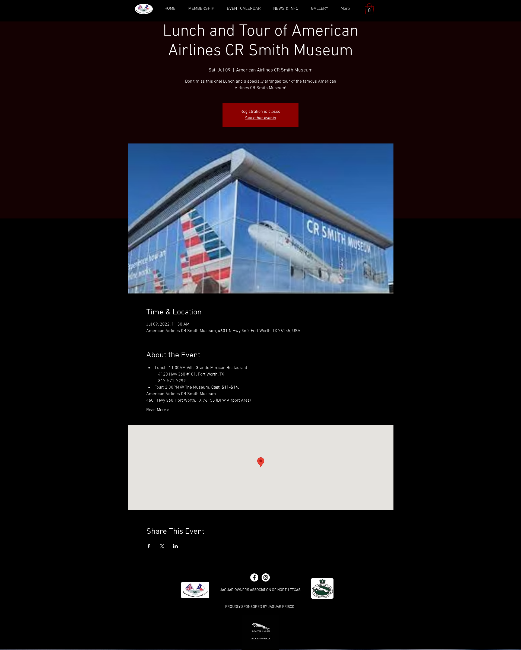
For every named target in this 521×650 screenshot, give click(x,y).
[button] (369, 8)
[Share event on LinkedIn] (175, 546)
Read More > (158, 410)
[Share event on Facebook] (148, 546)
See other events (260, 118)
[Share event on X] (162, 546)
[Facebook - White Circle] (254, 577)
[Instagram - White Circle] (266, 577)
